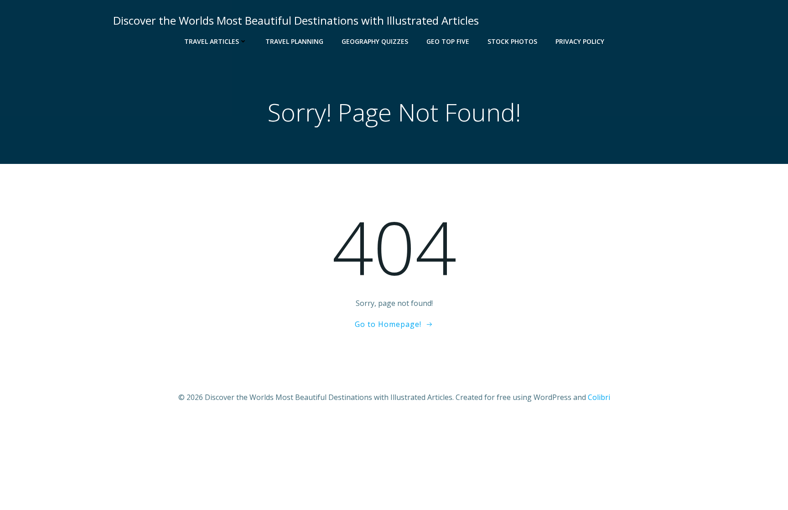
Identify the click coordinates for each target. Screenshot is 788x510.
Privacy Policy (579, 41)
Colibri (599, 397)
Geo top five (447, 41)
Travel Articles (211, 41)
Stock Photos (512, 41)
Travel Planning (294, 41)
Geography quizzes (375, 41)
